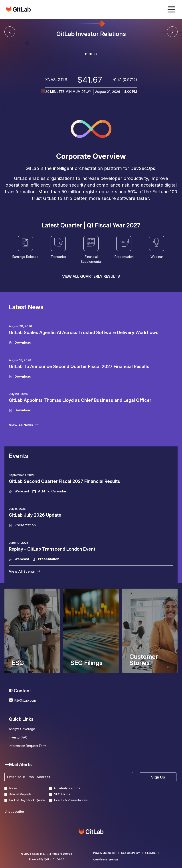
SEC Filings (62, 794)
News (13, 788)
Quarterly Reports (67, 788)
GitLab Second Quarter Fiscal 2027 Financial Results (64, 481)
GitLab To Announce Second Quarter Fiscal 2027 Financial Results (79, 366)
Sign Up (158, 777)
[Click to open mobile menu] (171, 9)
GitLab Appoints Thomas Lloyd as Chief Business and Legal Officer (80, 400)
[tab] (90, 54)
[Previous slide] (172, 31)
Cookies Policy (130, 853)
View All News (21, 425)
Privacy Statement (104, 853)
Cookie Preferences (106, 859)
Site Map (150, 853)
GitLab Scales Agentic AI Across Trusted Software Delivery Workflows (83, 332)
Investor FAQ (24, 738)
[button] (49, 491)
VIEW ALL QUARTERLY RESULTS (91, 276)
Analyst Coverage (28, 729)
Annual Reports (20, 794)
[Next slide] (9, 31)
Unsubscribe (14, 811)
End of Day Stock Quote (27, 800)
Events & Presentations (71, 800)
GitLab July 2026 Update (35, 515)
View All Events (22, 571)
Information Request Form (33, 746)
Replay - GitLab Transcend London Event (52, 549)
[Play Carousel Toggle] (86, 54)
